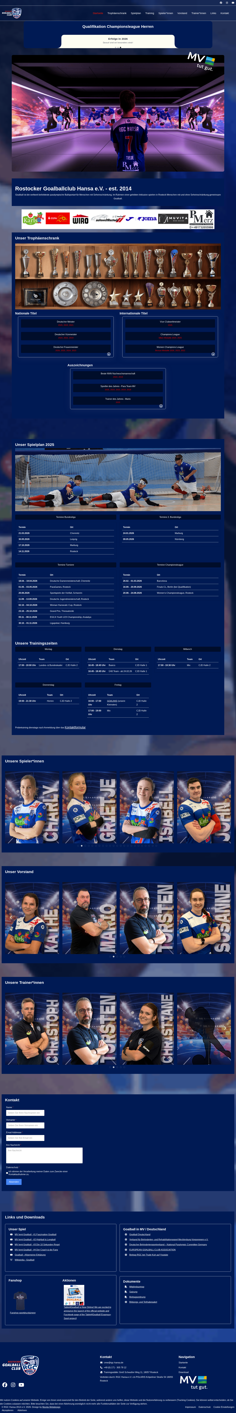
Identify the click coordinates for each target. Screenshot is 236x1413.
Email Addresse (14, 1132)
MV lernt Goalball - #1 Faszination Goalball (35, 1234)
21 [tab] (149, 846)
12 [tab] (117, 846)
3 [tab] (85, 846)
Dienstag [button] (118, 649)
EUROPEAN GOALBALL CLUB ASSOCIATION (152, 1250)
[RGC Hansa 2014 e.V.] (12, 13)
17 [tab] (135, 846)
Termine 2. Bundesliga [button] (170, 517)
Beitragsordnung (137, 1297)
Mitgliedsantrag (136, 1287)
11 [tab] (114, 846)
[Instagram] (227, 3)
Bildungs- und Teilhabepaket (143, 1302)
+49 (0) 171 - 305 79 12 (115, 1367)
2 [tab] (81, 846)
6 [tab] (96, 846)
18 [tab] (138, 846)
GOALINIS (112, 701)
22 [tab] (153, 846)
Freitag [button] (118, 685)
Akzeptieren (7, 1410)
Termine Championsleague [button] (170, 565)
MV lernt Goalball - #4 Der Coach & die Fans (36, 1250)
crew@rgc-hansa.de (113, 1362)
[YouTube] (233, 3)
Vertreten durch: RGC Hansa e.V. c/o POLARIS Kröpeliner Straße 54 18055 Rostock (136, 1379)
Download (184, 1372)
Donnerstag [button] (48, 685)
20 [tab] (146, 846)
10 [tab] (110, 846)
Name (9, 1107)
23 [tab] (156, 846)
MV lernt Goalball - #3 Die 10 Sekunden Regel (37, 1244)
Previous (11, 806)
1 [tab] (78, 846)
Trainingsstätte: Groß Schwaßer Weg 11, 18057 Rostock (131, 1372)
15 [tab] (128, 846)
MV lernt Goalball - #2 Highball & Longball (35, 1239)
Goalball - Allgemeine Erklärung (30, 1255)
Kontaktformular (75, 727)
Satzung (133, 1292)
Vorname (11, 1120)
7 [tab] (99, 846)
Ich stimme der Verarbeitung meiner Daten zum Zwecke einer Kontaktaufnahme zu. (38, 1172)
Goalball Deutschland (139, 1234)
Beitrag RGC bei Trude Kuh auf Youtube (148, 1255)
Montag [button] (48, 649)
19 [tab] (142, 846)
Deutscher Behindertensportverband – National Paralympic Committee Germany (168, 1244)
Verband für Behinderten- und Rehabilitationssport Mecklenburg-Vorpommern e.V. (168, 1239)
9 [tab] (106, 846)
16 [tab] (131, 846)
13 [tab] (121, 846)
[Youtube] (21, 1385)
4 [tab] (89, 846)
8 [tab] (103, 846)
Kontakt (182, 1367)
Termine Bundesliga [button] (66, 517)
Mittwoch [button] (187, 649)
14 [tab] (124, 846)
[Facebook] (221, 3)
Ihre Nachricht (13, 1145)
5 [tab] (92, 846)
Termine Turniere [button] (66, 565)
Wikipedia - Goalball (24, 1260)
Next (224, 806)
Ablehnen (22, 1410)
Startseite (183, 1362)
